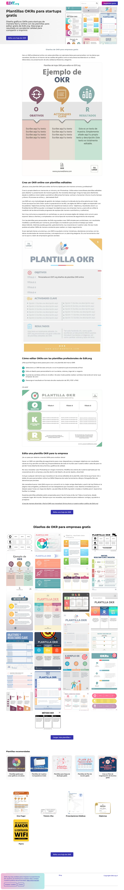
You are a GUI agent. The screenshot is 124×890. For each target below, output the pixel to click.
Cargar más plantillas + (62, 737)
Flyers (21, 844)
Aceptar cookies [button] (10, 884)
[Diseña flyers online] (21, 831)
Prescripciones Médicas (75, 816)
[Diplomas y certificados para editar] (102, 809)
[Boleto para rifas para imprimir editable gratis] (48, 812)
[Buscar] (96, 3)
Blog (60, 875)
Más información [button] (33, 880)
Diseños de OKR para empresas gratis (62, 49)
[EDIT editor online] (12, 3)
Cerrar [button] (21, 884)
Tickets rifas (48, 816)
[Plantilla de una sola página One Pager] (21, 803)
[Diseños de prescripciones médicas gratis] (75, 803)
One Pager (21, 816)
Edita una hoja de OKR (17, 38)
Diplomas (103, 816)
